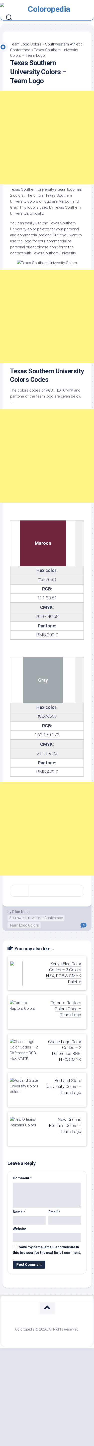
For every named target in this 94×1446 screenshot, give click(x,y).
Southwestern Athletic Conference (36, 918)
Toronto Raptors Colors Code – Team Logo (65, 1008)
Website (19, 1229)
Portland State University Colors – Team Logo (64, 1086)
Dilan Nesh (21, 912)
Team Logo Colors (25, 44)
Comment (22, 1178)
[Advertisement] (47, 137)
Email (54, 1212)
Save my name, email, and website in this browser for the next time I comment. (47, 1250)
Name (19, 1212)
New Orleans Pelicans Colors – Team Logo (65, 1125)
